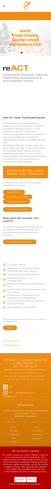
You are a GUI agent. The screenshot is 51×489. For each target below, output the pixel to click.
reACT (21, 52)
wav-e (13, 427)
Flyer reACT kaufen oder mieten (20, 242)
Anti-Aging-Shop (14, 434)
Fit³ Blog (13, 431)
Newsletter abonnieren (25, 416)
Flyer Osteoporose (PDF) (16, 202)
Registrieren (37, 434)
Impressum (37, 438)
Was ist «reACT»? (11, 341)
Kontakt (13, 442)
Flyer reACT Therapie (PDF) (17, 197)
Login (13, 438)
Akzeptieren (20, 480)
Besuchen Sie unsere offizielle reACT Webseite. (25, 172)
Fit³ (11, 386)
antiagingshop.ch (25, 392)
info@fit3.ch (10, 396)
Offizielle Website (11, 345)
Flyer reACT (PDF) (14, 192)
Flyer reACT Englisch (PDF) (17, 209)
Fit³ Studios (37, 431)
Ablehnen (31, 480)
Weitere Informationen (19, 484)
